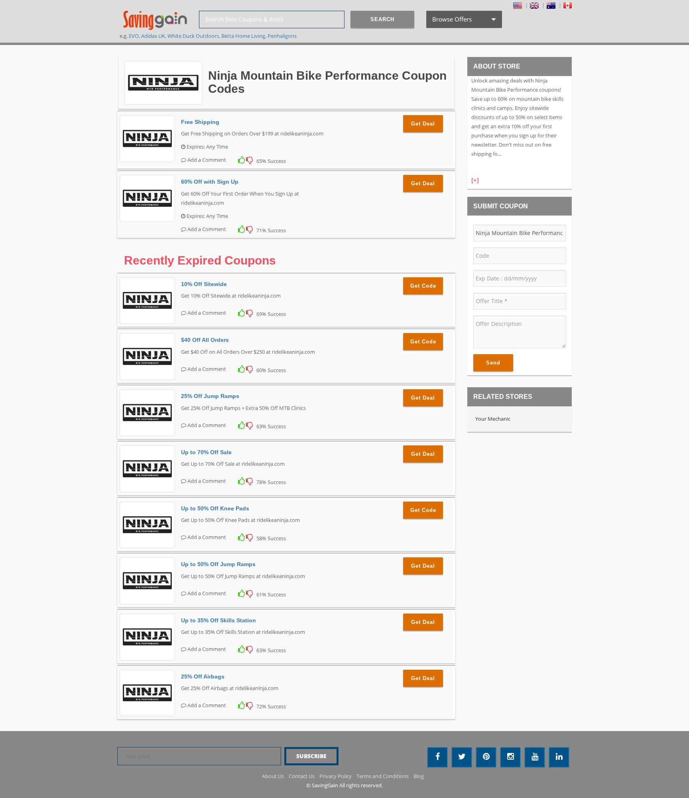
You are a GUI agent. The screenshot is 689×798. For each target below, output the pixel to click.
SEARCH (382, 19)
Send (493, 363)
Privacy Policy (335, 776)
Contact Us (302, 776)
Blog (418, 776)
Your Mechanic (492, 418)
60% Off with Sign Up (209, 181)
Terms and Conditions (382, 776)
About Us (273, 776)
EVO (134, 35)
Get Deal (423, 124)
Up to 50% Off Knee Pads (215, 508)
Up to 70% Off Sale (206, 452)
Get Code (423, 286)
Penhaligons (282, 35)
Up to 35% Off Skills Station (218, 620)
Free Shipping (200, 122)
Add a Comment (206, 159)
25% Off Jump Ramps (210, 396)
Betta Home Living (243, 35)
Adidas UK (153, 35)
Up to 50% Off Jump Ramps (218, 564)
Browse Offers (463, 21)
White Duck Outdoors (193, 35)
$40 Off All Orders (205, 340)
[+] (475, 180)
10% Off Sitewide (204, 284)
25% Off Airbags (202, 676)
